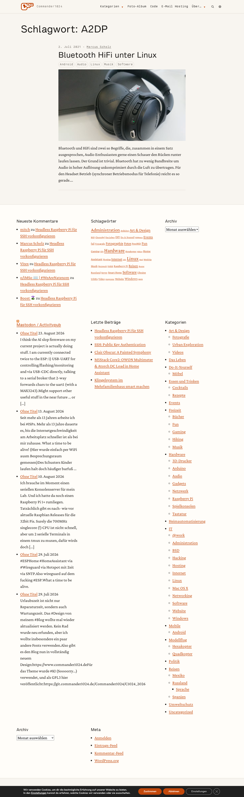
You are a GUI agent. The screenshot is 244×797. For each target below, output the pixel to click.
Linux (95, 64)
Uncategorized (181, 711)
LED (124, 259)
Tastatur (179, 513)
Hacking (179, 557)
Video (101, 278)
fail (92, 243)
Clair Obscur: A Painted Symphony (122, 352)
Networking (182, 595)
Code (154, 6)
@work (178, 535)
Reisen (133, 266)
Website (119, 278)
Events (148, 237)
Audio (82, 64)
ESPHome (139, 237)
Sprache (182, 689)
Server (104, 272)
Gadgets (179, 483)
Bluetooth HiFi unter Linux (107, 55)
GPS (101, 251)
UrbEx (94, 278)
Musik (109, 64)
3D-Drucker (182, 460)
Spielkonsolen (183, 506)
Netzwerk (102, 266)
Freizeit (175, 410)
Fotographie (114, 243)
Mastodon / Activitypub (39, 324)
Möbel (177, 373)
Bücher (178, 416)
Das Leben (110, 237)
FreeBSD (136, 243)
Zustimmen (150, 791)
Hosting (107, 259)
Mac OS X (180, 588)
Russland (96, 272)
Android (66, 64)
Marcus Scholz (99, 47)
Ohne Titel (29, 333)
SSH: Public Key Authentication (120, 344)
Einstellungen (38, 793)
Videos (177, 352)
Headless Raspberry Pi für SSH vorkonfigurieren (42, 249)
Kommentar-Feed (108, 753)
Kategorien (109, 6)
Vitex (24, 263)
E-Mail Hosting (174, 6)
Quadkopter (182, 653)
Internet (116, 259)
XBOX (140, 279)
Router (141, 266)
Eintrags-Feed (105, 745)
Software (125, 64)
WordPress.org (106, 760)
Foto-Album (137, 6)
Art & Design (140, 230)
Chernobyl (100, 237)
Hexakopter (130, 251)
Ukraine (141, 272)
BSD (93, 237)
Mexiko (178, 675)
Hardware (114, 250)
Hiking (139, 251)
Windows (131, 279)
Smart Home (115, 272)
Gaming (95, 251)
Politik (110, 266)
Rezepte (178, 395)
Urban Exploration (187, 344)
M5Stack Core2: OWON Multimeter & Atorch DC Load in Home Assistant (123, 366)
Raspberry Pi (121, 266)
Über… (196, 6)
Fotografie (100, 243)
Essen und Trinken (184, 381)
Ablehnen (173, 791)
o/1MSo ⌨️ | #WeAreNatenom (44, 277)
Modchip (148, 259)
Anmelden (102, 737)
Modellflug (178, 639)
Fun (144, 243)
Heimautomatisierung (187, 521)
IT (170, 528)
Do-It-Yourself (128, 237)
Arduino (125, 230)
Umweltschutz (181, 704)
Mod (141, 259)
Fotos (127, 243)
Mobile (174, 625)
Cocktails (180, 387)
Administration (105, 230)
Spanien (179, 696)
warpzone (109, 279)
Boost (25, 298)
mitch (25, 229)
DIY (117, 237)
